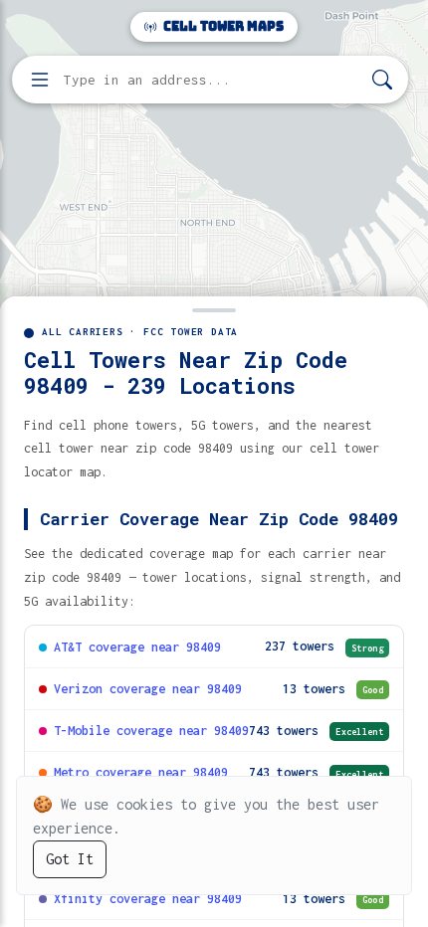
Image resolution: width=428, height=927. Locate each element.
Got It (70, 858)
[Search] (382, 80)
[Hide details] (214, 308)
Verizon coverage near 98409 (148, 688)
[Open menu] (40, 79)
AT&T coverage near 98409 (137, 647)
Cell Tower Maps (222, 26)
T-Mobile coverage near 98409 (151, 730)
